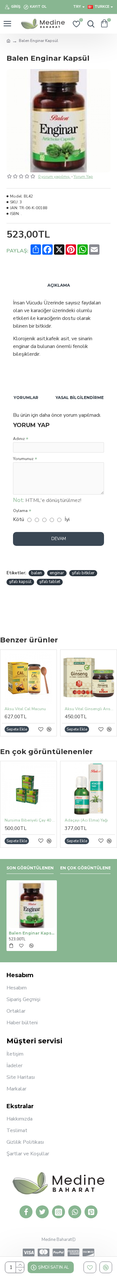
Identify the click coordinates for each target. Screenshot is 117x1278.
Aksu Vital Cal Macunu (25, 709)
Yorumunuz (23, 458)
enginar (57, 573)
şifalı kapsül (20, 582)
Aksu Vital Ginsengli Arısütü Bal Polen (90, 709)
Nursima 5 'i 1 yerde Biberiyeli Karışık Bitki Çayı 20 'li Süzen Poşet (39, 820)
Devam (58, 539)
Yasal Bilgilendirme (80, 397)
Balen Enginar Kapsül (32, 933)
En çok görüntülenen (87, 867)
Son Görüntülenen (30, 867)
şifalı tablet (49, 582)
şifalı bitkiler (83, 573)
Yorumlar (26, 397)
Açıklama (58, 285)
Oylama (20, 510)
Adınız (19, 438)
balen (36, 573)
